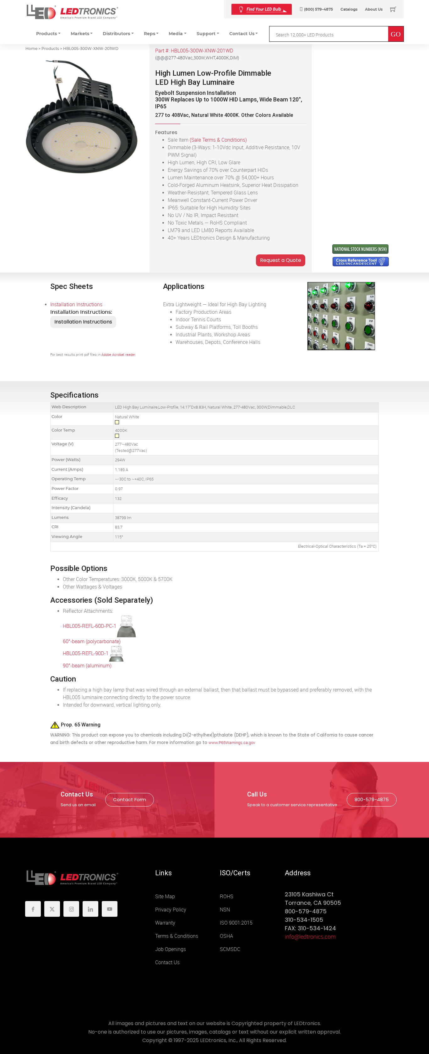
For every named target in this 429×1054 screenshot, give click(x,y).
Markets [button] (80, 34)
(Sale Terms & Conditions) (218, 140)
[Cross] (262, 9)
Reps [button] (149, 34)
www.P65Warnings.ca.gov (232, 742)
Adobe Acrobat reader (118, 355)
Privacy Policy (170, 910)
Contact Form (129, 799)
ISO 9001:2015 (236, 923)
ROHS (226, 896)
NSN (225, 910)
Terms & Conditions (176, 936)
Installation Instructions (76, 304)
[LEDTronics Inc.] (72, 11)
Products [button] (46, 34)
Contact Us (167, 962)
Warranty (165, 923)
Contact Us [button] (241, 34)
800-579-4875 (372, 799)
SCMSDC (230, 949)
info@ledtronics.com (310, 936)
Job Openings (170, 949)
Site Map (165, 896)
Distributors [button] (116, 34)
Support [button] (206, 34)
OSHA (226, 936)
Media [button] (176, 34)
